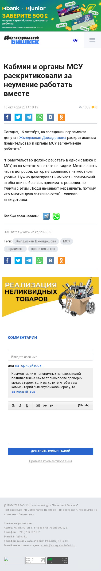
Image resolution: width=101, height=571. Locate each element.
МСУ (66, 241)
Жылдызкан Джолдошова (42, 137)
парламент (15, 249)
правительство (43, 249)
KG (75, 40)
